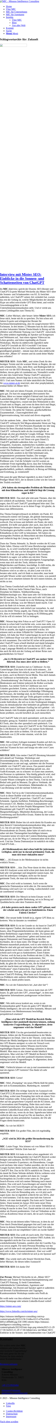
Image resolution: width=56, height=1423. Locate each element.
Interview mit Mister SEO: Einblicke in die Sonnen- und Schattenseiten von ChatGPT (22, 278)
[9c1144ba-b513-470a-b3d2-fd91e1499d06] (13, 46)
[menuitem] (31, 6)
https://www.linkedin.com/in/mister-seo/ (18, 1311)
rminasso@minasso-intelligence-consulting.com (14, 1391)
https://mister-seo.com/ (10, 1306)
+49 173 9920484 (10, 1385)
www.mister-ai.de (11, 383)
